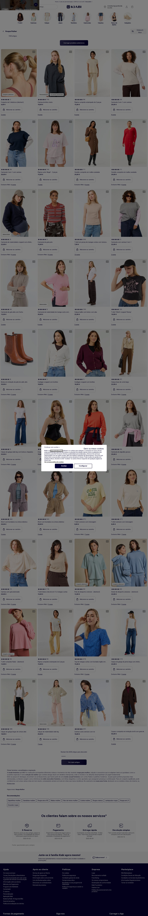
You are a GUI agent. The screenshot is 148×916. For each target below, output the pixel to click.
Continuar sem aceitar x (52, 447)
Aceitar (64, 466)
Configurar (83, 466)
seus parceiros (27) (57, 450)
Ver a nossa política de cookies (54, 462)
